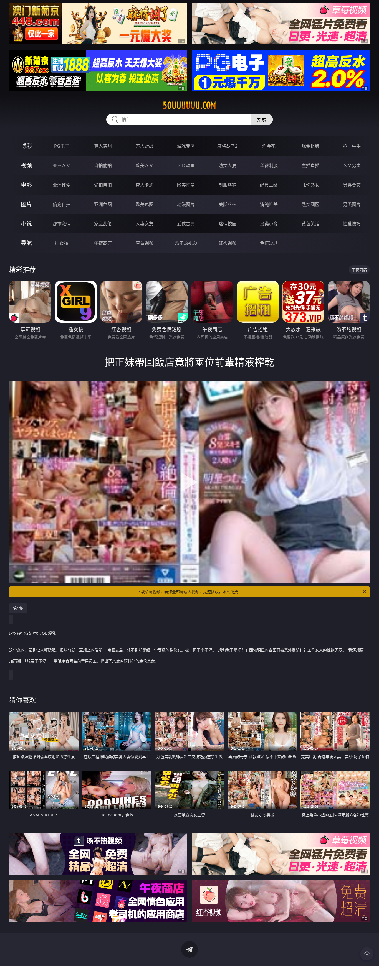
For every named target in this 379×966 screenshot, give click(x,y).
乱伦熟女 (310, 185)
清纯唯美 (269, 204)
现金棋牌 (310, 146)
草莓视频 (144, 243)
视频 (26, 165)
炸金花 (269, 146)
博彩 (26, 146)
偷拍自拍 (103, 185)
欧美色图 (144, 204)
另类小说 (269, 224)
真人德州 (103, 146)
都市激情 (61, 224)
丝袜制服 (269, 165)
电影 (26, 184)
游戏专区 (186, 146)
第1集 (18, 608)
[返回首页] (366, 953)
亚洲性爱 (61, 185)
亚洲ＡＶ (61, 165)
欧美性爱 (186, 185)
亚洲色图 (103, 204)
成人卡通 (144, 185)
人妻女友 (144, 224)
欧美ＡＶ (144, 165)
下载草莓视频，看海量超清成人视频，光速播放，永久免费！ (189, 591)
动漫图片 (186, 204)
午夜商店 (103, 243)
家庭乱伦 (103, 224)
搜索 (261, 119)
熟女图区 (310, 204)
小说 (26, 223)
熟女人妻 (227, 165)
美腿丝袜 (227, 204)
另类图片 (352, 204)
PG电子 (61, 146)
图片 (26, 204)
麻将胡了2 (227, 146)
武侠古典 (186, 224)
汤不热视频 (186, 243)
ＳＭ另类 (352, 165)
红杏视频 (227, 243)
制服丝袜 (227, 185)
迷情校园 (227, 224)
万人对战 (144, 146)
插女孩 (61, 243)
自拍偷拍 (103, 165)
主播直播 (310, 165)
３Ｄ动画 (186, 165)
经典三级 (269, 185)
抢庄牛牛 (352, 146)
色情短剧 (269, 243)
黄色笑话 (310, 224)
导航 (26, 243)
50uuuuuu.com (189, 105)
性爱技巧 (352, 224)
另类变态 (352, 185)
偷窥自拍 (61, 204)
